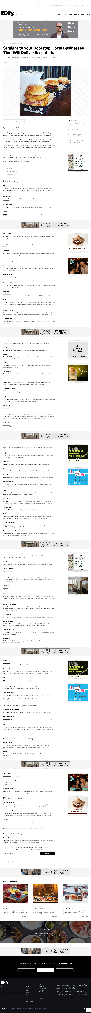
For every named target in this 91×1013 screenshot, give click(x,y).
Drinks (31, 936)
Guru (4, 447)
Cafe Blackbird (6, 253)
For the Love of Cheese (8, 391)
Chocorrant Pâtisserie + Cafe (10, 285)
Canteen (5, 261)
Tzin (4, 680)
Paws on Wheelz (7, 840)
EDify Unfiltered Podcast (42, 991)
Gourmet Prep (6, 425)
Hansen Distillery (7, 776)
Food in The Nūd (7, 382)
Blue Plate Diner (7, 207)
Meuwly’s (5, 493)
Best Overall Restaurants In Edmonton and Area (77, 141)
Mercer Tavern (6, 477)
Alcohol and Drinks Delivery (12, 171)
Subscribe (8, 1)
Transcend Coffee (7, 671)
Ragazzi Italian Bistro (8, 571)
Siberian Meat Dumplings (9, 607)
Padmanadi (6, 555)
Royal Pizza (5, 588)
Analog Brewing (6, 745)
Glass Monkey (6, 408)
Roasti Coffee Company (8, 782)
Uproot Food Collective (8, 695)
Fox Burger (5, 399)
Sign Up (13, 990)
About (40, 996)
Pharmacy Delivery (10, 174)
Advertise (37, 1)
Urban (60, 14)
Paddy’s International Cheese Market (11, 533)
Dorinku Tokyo (6, 350)
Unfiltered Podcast (48, 1)
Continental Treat (7, 302)
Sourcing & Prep (56, 936)
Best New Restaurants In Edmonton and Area (76, 135)
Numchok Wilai (6, 510)
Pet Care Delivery (10, 177)
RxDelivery (5, 822)
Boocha (5, 754)
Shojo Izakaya (6, 596)
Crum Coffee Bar (7, 321)
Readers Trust (60, 1)
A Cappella (5, 188)
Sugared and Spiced (7, 632)
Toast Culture (6, 663)
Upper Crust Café (7, 686)
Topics (28, 982)
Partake (5, 564)
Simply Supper (6, 617)
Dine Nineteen (6, 727)
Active (70, 14)
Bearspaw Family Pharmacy (9, 813)
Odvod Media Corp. (20, 1008)
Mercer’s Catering (7, 484)
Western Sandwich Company (10, 712)
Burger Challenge (51, 933)
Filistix (4, 365)
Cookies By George (7, 313)
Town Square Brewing (8, 791)
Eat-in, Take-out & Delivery (15, 43)
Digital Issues (28, 1)
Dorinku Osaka (6, 343)
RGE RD (5, 577)
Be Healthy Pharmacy (8, 805)
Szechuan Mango (7, 641)
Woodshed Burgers (7, 719)
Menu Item (28, 999)
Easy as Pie (5, 357)
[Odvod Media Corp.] (4, 1008)
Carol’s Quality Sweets (8, 268)
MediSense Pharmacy (8, 828)
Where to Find (17, 1)
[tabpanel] (45, 967)
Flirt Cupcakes (6, 374)
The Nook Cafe (6, 501)
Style (82, 14)
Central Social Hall (7, 277)
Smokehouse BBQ (7, 624)
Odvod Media (43, 1008)
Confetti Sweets (7, 294)
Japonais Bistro (6, 464)
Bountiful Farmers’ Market (9, 244)
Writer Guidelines (30, 1001)
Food (65, 14)
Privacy (35, 1008)
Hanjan (4, 455)
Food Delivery (9, 168)
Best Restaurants (40, 933)
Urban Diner (6, 705)
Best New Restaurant (17, 564)
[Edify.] (7, 13)
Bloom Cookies (6, 199)
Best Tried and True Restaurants (78, 147)
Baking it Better (74, 129)
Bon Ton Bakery (6, 236)
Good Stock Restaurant (8, 414)
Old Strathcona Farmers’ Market (10, 516)
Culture (76, 14)
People (88, 14)
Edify (40, 982)
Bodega (5, 214)
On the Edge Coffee (7, 525)
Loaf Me (5, 471)
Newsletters (42, 994)
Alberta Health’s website (40, 139)
